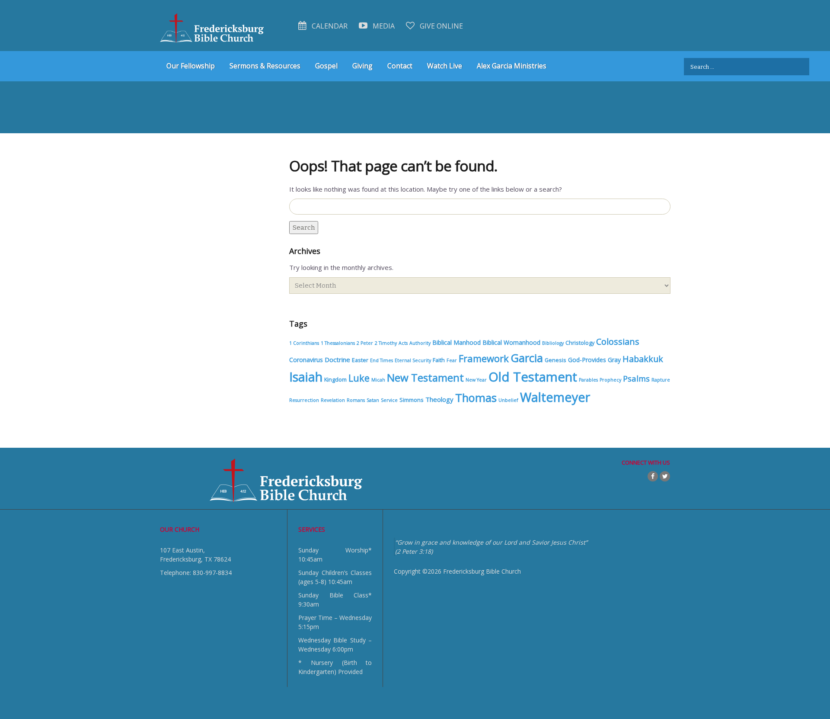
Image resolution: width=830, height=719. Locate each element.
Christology (579, 343)
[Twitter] (665, 476)
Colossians (617, 341)
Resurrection (304, 400)
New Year (476, 380)
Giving (362, 66)
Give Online (440, 26)
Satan (373, 400)
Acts (403, 343)
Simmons (411, 400)
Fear (452, 360)
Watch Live (444, 66)
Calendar (329, 26)
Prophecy (610, 380)
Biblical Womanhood (511, 342)
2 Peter (365, 343)
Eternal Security (413, 360)
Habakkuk (642, 359)
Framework (484, 358)
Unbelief (508, 400)
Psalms (636, 378)
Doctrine (337, 359)
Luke (359, 378)
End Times (381, 360)
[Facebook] (653, 476)
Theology (439, 399)
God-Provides (587, 360)
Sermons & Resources (265, 66)
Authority (420, 343)
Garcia (527, 357)
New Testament (425, 377)
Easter (360, 360)
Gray (614, 360)
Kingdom (335, 379)
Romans (356, 400)
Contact (399, 66)
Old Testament (532, 376)
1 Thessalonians (338, 343)
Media (383, 26)
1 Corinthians (304, 343)
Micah (378, 380)
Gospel (326, 66)
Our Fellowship (190, 66)
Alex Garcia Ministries (511, 66)
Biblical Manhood (456, 342)
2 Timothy (386, 343)
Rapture (660, 380)
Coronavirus (306, 360)
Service (389, 400)
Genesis (555, 360)
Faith (439, 360)
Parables (588, 380)
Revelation (333, 400)
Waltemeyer (555, 396)
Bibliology (553, 343)
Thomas (476, 397)
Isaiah (305, 377)
